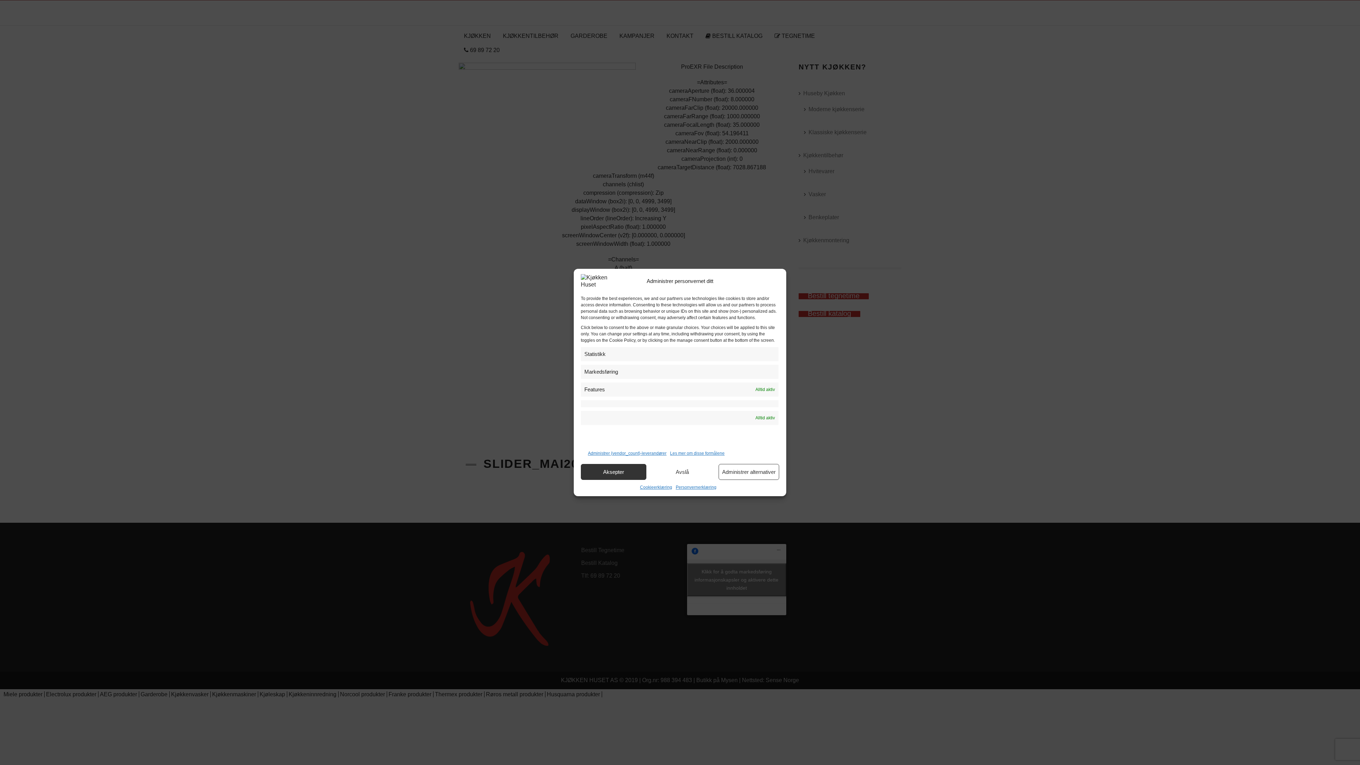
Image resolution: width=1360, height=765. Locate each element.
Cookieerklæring (656, 487)
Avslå (682, 472)
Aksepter (613, 472)
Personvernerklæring (696, 487)
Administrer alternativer (749, 472)
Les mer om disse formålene (697, 453)
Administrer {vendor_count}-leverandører (627, 453)
